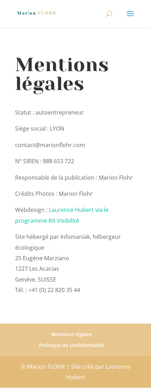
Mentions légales (71, 334)
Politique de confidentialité (72, 345)
